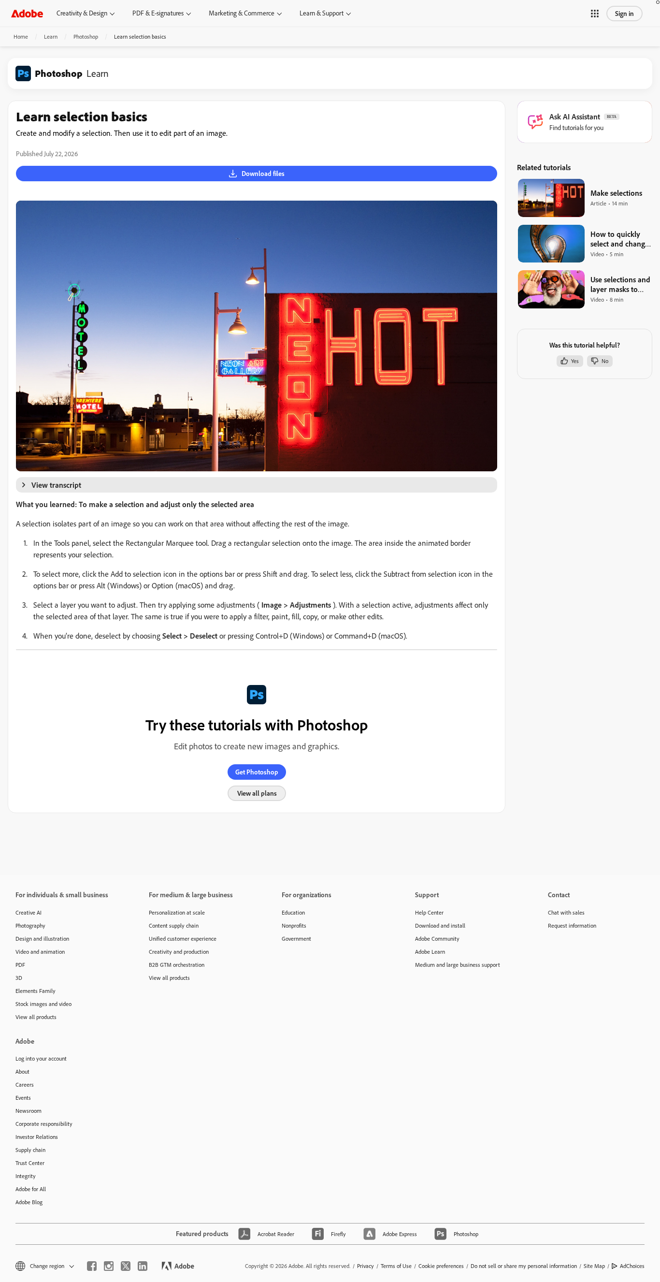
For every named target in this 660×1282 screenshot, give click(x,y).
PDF (20, 964)
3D (18, 977)
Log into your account (41, 1058)
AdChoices (632, 1265)
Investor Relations (36, 1136)
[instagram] (109, 1266)
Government (296, 938)
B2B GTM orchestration (176, 964)
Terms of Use (396, 1265)
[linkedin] (142, 1266)
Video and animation (40, 951)
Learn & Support (322, 13)
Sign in (624, 13)
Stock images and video (43, 1003)
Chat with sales (566, 912)
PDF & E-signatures (158, 13)
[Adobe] (27, 13)
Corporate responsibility (43, 1123)
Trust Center (29, 1162)
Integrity (25, 1176)
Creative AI (28, 912)
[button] (595, 13)
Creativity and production (179, 951)
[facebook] (92, 1266)
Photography (30, 925)
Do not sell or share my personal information (524, 1265)
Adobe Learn (430, 951)
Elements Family (35, 990)
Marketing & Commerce (241, 13)
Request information (572, 925)
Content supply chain (174, 925)
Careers (24, 1084)
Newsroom (28, 1110)
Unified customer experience (182, 938)
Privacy (365, 1265)
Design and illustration (42, 938)
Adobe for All (30, 1189)
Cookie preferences (441, 1265)
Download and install (440, 925)
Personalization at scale (177, 912)
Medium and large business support (457, 964)
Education (293, 912)
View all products (36, 1016)
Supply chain (30, 1149)
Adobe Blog (29, 1202)
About (22, 1071)
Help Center (429, 912)
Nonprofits (294, 925)
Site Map (594, 1265)
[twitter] (125, 1266)
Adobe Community (437, 938)
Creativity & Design (82, 13)
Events (23, 1097)
